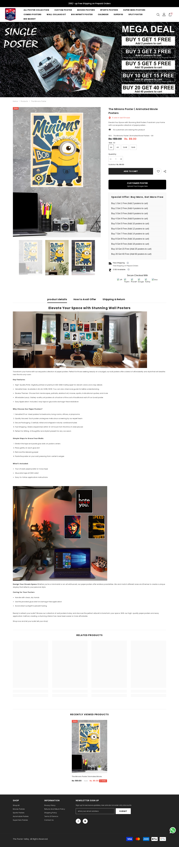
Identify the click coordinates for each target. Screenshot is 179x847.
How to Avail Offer (85, 299)
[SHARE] (164, 171)
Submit (123, 811)
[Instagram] (85, 821)
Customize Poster (137, 184)
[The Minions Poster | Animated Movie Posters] (89, 746)
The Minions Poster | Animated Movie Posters (87, 776)
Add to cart (131, 171)
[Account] (164, 14)
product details (57, 299)
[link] (158, 171)
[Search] (158, 14)
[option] (57, 172)
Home (15, 101)
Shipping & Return (114, 299)
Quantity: (112, 154)
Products (24, 101)
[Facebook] (78, 821)
